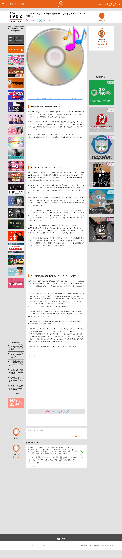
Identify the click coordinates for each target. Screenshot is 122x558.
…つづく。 (31, 351)
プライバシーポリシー (106, 545)
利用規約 (96, 545)
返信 (82, 458)
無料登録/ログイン (101, 4)
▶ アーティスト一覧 (16, 50)
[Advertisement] (16, 315)
